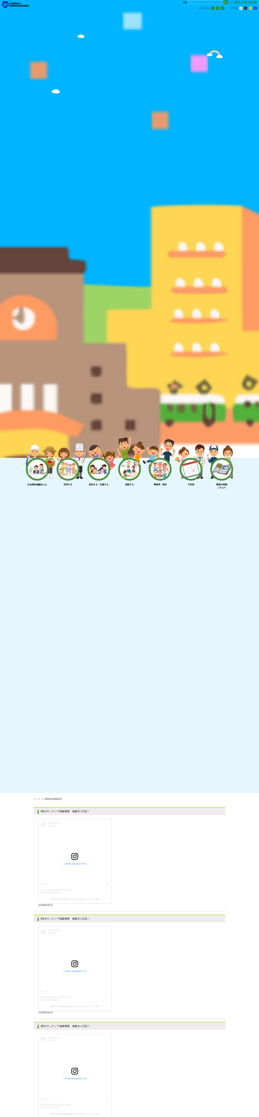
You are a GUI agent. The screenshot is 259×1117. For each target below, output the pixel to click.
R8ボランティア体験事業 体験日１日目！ (65, 1026)
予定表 (191, 484)
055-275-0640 (245, 2)
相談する (129, 484)
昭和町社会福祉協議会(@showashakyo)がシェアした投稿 (74, 899)
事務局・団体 (160, 484)
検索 (185, 2)
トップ (37, 799)
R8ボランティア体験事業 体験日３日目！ (65, 811)
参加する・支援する (98, 484)
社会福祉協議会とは (37, 484)
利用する (68, 484)
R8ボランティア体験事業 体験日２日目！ (65, 918)
